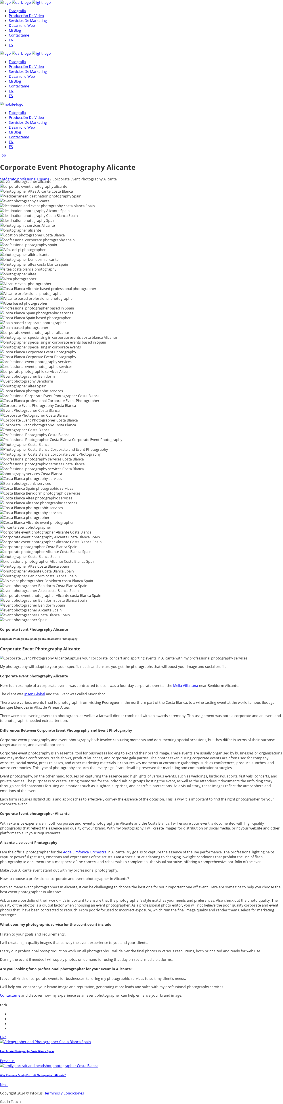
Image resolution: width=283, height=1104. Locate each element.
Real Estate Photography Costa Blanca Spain (27, 1051)
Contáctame (10, 995)
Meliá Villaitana (185, 685)
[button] (10, 1101)
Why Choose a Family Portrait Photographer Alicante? (33, 1075)
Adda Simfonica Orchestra (85, 852)
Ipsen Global (34, 694)
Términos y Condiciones (64, 1093)
